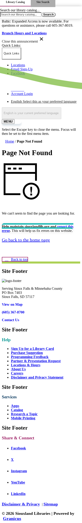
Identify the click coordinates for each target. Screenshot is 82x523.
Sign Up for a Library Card (32, 349)
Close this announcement (20, 41)
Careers (17, 373)
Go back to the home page (26, 239)
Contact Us (10, 320)
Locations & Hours (25, 365)
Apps (15, 406)
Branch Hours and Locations (24, 33)
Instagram (23, 471)
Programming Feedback (30, 357)
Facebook (23, 448)
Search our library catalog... (20, 10)
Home (9, 141)
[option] (45, 102)
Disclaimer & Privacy (21, 504)
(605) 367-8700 (13, 312)
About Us (18, 369)
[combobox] (31, 113)
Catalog (17, 410)
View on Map (12, 304)
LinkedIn (23, 494)
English (44, 101)
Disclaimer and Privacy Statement (37, 377)
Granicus (12, 518)
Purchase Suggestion (27, 353)
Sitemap (51, 504)
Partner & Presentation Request (36, 361)
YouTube (22, 482)
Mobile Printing (23, 418)
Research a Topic (24, 414)
